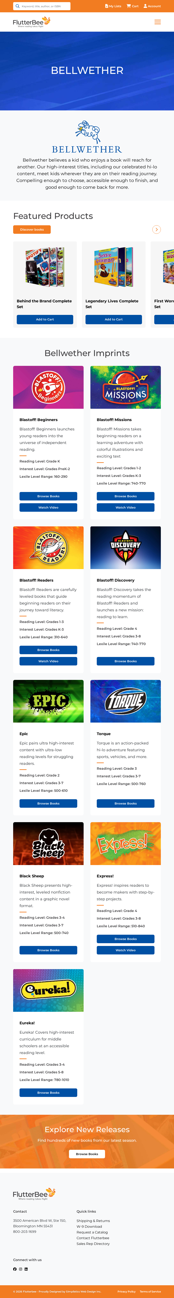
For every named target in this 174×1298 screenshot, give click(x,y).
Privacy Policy (127, 1291)
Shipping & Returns (93, 1221)
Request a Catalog (92, 1232)
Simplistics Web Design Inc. (83, 1291)
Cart (135, 6)
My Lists (115, 6)
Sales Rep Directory (93, 1244)
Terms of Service (150, 1291)
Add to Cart (45, 319)
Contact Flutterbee (93, 1238)
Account (154, 6)
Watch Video (48, 507)
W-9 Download (89, 1227)
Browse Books (48, 496)
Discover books (32, 229)
